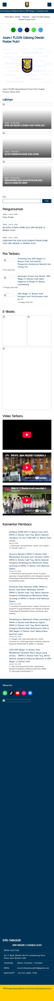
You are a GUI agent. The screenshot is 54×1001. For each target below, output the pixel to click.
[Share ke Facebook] (20, 30)
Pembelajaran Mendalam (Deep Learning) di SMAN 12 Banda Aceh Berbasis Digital (29, 566)
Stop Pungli (8, 217)
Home (17, 17)
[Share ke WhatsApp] (34, 30)
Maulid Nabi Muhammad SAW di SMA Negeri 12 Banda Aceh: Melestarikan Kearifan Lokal (29, 631)
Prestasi (25, 17)
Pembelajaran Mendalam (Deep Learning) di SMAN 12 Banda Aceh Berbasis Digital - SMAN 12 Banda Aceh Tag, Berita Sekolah (29, 622)
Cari (4, 197)
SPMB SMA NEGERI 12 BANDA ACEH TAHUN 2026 (25, 125)
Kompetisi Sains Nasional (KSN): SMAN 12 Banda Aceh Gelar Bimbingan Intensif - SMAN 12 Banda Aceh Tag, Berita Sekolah (29, 590)
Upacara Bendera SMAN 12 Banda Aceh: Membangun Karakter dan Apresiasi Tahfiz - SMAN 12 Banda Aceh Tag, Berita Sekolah (30, 557)
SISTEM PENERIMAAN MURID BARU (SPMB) (22, 154)
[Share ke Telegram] (40, 30)
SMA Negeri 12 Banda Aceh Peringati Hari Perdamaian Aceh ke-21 (33, 296)
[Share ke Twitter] (27, 30)
